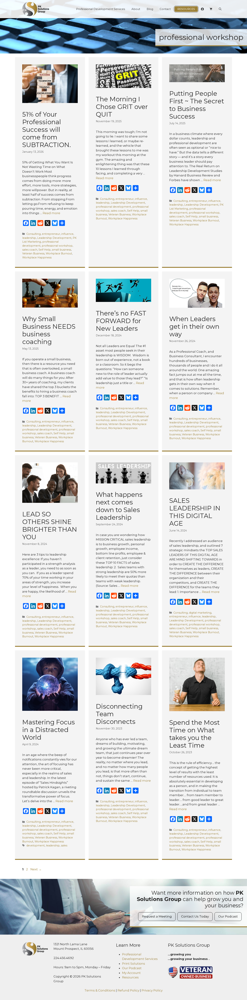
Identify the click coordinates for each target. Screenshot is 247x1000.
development (35, 845)
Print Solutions (133, 963)
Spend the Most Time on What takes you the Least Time (194, 734)
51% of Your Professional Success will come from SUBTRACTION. (46, 129)
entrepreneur (51, 234)
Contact (165, 9)
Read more (51, 213)
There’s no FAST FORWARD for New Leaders (121, 320)
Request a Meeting (157, 916)
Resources (186, 9)
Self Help (45, 249)
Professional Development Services (100, 9)
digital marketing (200, 612)
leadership (29, 238)
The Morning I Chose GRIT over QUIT (122, 106)
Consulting (33, 234)
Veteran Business (33, 253)
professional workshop (57, 245)
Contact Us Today (195, 916)
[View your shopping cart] (211, 9)
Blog (150, 9)
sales (64, 845)
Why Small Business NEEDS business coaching (48, 330)
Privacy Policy (152, 990)
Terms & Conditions (99, 990)
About (135, 9)
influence (67, 234)
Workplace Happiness (37, 257)
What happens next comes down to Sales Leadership (119, 506)
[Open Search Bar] (220, 9)
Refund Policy (128, 990)
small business (61, 249)
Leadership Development (54, 238)
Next (36, 869)
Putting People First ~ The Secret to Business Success (196, 105)
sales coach (29, 249)
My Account (131, 973)
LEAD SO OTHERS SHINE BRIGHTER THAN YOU (49, 525)
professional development (113, 206)
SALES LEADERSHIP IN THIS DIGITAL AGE (194, 512)
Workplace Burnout (59, 253)
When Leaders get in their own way (194, 326)
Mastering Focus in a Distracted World (48, 729)
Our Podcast (228, 916)
